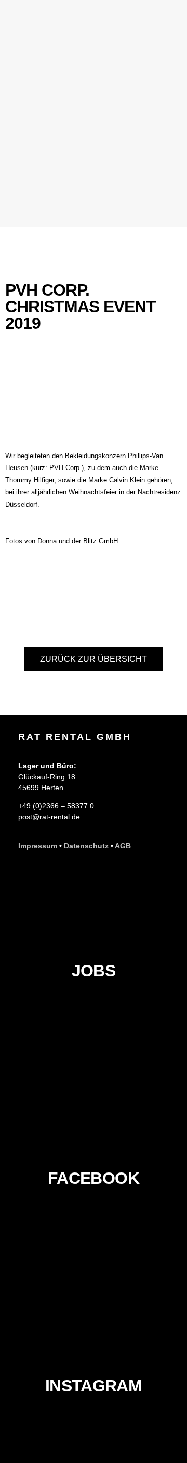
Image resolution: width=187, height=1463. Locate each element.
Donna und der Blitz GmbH (77, 541)
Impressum (37, 845)
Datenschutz (86, 845)
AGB (123, 845)
